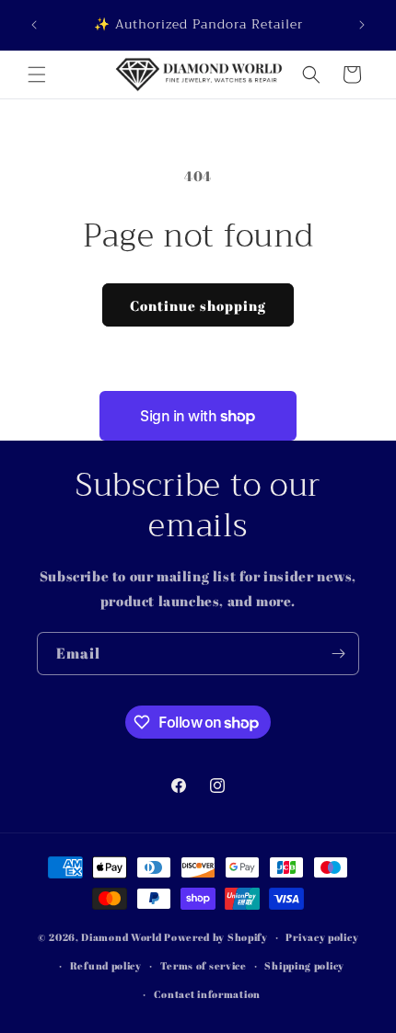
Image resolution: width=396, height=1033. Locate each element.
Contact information (207, 994)
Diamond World (122, 937)
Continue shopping (198, 305)
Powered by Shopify (216, 937)
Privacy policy (321, 937)
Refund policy (106, 965)
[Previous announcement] (34, 25)
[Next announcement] (362, 25)
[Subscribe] (338, 653)
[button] (37, 74)
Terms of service (203, 965)
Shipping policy (304, 965)
